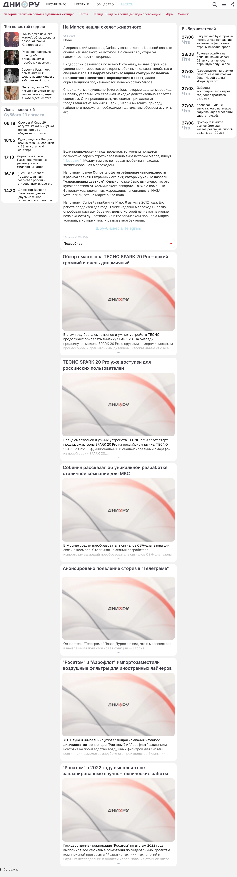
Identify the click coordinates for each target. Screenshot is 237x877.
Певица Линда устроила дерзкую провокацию (127, 14)
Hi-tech (127, 4)
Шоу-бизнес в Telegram (118, 228)
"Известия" (72, 160)
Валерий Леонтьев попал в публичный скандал (39, 14)
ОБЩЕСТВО (105, 4)
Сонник (183, 14)
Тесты (83, 14)
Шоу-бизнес (56, 4)
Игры (169, 14)
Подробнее (73, 243)
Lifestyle (81, 4)
